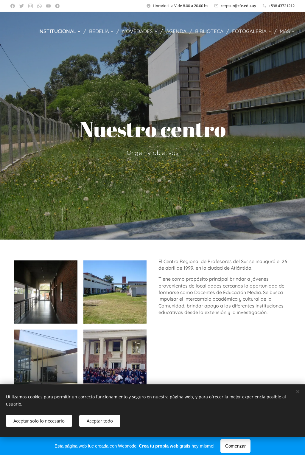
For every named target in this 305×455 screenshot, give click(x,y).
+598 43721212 (282, 5)
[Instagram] (30, 6)
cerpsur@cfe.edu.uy (238, 5)
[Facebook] (12, 6)
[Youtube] (48, 6)
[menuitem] (61, 31)
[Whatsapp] (39, 6)
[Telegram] (57, 6)
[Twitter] (21, 6)
